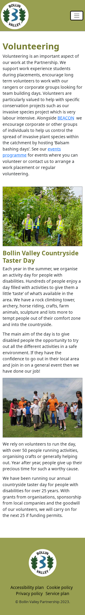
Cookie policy (60, 587)
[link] (76, 15)
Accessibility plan (27, 587)
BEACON (66, 118)
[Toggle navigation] (76, 15)
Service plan (57, 593)
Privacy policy (29, 593)
